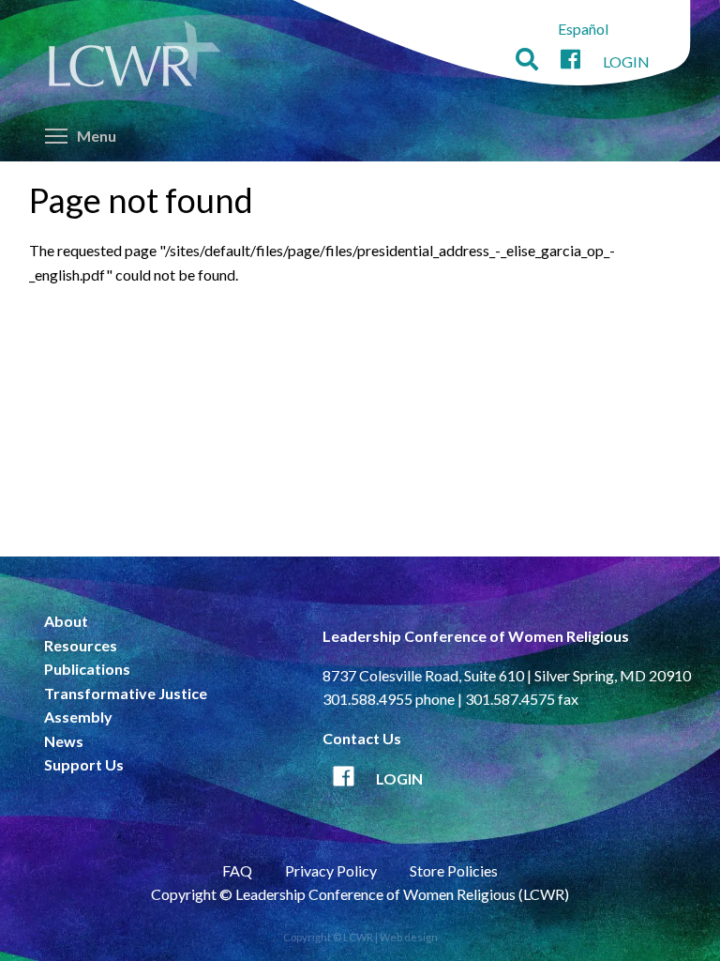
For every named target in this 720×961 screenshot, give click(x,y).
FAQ (237, 870)
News (63, 741)
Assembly (78, 716)
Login (626, 61)
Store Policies (454, 870)
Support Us (84, 764)
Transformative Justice (125, 693)
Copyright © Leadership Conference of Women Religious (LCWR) (360, 894)
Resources (80, 645)
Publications (87, 669)
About (66, 621)
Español (583, 29)
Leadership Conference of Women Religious (475, 636)
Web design (409, 937)
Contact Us (361, 738)
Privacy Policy (331, 870)
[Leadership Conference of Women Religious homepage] (135, 57)
